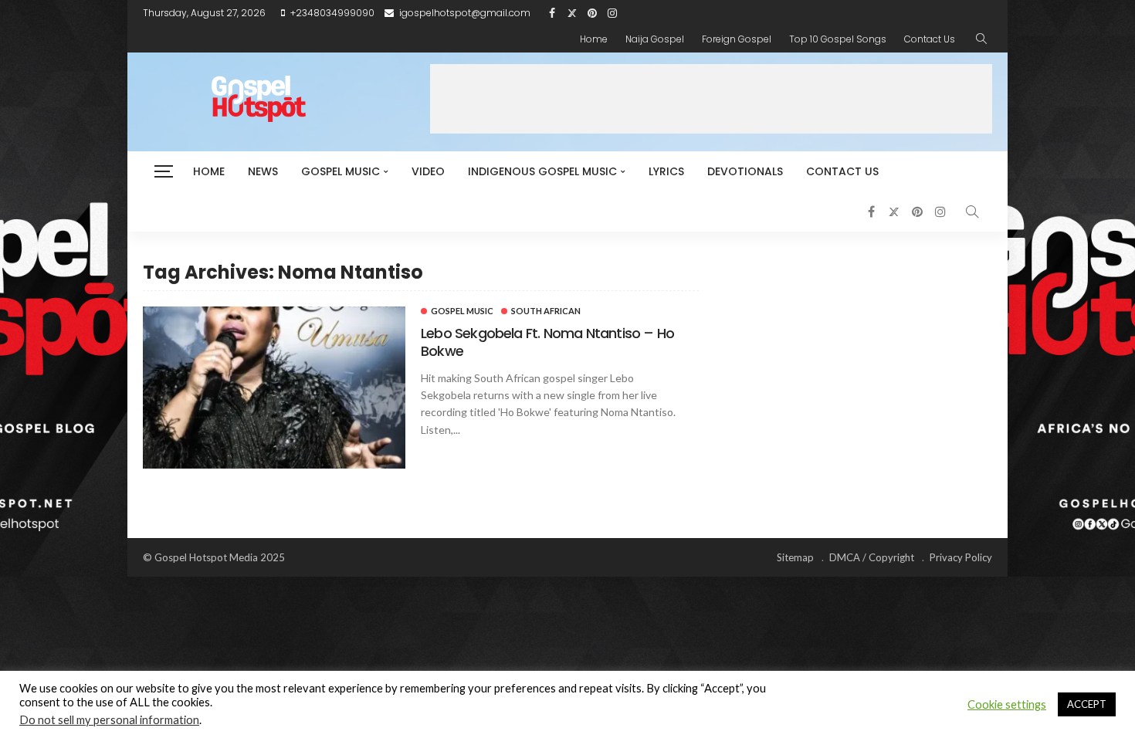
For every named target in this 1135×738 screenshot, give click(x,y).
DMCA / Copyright (871, 557)
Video (428, 171)
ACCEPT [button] (1086, 704)
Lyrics (666, 171)
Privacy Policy (961, 557)
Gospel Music (340, 171)
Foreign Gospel (736, 39)
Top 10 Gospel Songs (837, 39)
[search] (981, 39)
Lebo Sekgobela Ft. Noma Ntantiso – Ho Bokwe (547, 342)
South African (546, 310)
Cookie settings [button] (1006, 704)
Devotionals (745, 171)
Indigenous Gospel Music (542, 171)
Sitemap (795, 557)
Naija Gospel (654, 39)
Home (594, 39)
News (263, 171)
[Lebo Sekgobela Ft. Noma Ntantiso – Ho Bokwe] (274, 387)
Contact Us (929, 39)
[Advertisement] (711, 99)
